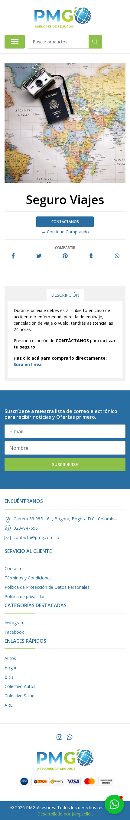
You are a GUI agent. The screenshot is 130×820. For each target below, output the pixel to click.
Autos (10, 658)
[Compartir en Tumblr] (91, 256)
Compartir (65, 247)
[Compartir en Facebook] (13, 256)
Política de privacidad (25, 596)
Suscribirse (65, 464)
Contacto (14, 568)
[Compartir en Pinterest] (65, 256)
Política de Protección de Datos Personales (47, 587)
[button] (114, 804)
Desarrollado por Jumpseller (64, 814)
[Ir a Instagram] (59, 737)
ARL (8, 705)
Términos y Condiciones (28, 578)
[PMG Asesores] (62, 17)
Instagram (14, 623)
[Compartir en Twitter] (39, 256)
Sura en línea (28, 364)
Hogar (11, 667)
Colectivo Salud (19, 696)
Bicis (9, 677)
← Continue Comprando (65, 232)
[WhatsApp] (69, 737)
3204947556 (26, 528)
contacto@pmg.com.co (36, 537)
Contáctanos (65, 221)
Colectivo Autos (20, 686)
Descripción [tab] (65, 295)
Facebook (14, 632)
